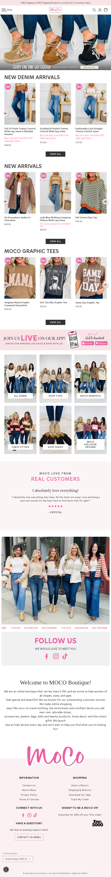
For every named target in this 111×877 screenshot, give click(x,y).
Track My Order (80, 799)
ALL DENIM (20, 395)
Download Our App (80, 794)
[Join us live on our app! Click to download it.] (55, 339)
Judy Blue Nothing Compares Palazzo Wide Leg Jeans (55, 219)
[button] (4, 9)
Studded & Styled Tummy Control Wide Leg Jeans (54, 130)
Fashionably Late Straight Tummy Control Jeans (89, 130)
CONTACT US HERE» (29, 837)
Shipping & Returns (80, 789)
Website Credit (80, 873)
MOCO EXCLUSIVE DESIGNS (90, 444)
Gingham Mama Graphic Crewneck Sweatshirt (16, 304)
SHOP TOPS (55, 395)
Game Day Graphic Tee (87, 302)
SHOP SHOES (55, 447)
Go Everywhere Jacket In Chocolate (17, 219)
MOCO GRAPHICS (90, 395)
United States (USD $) (16, 859)
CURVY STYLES (20, 447)
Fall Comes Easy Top (86, 217)
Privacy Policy (29, 794)
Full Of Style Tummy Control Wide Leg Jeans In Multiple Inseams (20, 131)
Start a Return (79, 785)
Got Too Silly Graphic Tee (53, 302)
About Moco (29, 789)
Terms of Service (29, 799)
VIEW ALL (55, 154)
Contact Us (29, 785)
